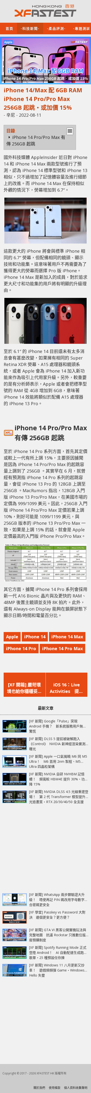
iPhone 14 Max (67, 637)
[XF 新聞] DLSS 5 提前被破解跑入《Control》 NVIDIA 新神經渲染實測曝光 (57, 743)
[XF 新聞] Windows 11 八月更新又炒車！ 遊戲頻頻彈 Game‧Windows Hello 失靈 (56, 970)
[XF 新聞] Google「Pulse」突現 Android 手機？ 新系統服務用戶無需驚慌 (57, 726)
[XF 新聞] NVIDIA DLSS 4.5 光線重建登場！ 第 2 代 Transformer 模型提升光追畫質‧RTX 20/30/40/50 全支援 (58, 796)
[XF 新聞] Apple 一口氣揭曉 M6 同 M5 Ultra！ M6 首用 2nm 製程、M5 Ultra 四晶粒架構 (58, 761)
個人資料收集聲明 (75, 1088)
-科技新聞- (30, 28)
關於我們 (39, 1088)
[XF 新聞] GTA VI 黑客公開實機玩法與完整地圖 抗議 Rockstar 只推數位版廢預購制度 (57, 935)
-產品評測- (56, 28)
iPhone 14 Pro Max (62, 648)
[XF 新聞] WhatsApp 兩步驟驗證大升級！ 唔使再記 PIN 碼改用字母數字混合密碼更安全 (58, 899)
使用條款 (54, 1088)
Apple (12, 637)
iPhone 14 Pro (21, 648)
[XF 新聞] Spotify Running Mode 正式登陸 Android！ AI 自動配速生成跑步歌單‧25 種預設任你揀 (58, 952)
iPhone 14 (34, 637)
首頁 (9, 28)
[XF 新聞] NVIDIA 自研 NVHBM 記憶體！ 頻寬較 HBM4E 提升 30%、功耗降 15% (58, 779)
